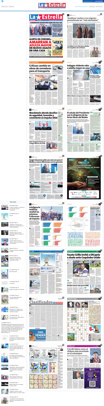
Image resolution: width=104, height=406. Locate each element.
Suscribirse (91, 6)
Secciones (5, 6)
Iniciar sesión (99, 6)
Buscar (12, 6)
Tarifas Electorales (87, 1)
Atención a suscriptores (82, 6)
